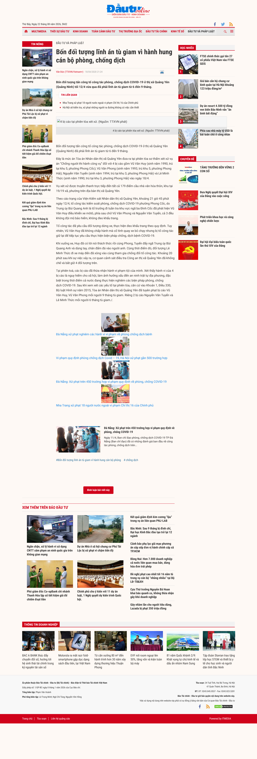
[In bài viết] (162, 72)
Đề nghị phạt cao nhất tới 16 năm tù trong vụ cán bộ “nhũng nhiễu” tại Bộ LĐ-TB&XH (152, 577)
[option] (38, 650)
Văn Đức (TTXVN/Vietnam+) (69, 72)
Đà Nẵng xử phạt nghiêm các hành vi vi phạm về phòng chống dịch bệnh (104, 334)
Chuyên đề (187, 159)
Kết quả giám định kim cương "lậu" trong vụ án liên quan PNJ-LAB (36, 206)
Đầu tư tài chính (156, 31)
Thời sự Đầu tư (59, 31)
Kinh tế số (177, 31)
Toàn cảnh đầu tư (103, 31)
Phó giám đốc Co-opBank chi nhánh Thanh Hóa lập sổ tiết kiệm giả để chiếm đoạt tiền (48, 595)
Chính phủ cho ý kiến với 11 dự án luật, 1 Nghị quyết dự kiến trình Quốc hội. (36, 190)
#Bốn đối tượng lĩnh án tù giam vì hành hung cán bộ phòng (88, 460)
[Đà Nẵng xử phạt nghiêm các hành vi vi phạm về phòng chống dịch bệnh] (115, 322)
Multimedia (39, 31)
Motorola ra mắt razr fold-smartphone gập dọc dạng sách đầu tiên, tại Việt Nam (74, 659)
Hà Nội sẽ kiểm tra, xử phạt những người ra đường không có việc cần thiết (101, 107)
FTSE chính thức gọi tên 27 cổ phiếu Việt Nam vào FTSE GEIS (217, 59)
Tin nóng (37, 44)
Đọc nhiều (187, 48)
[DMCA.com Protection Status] (223, 706)
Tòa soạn (41, 718)
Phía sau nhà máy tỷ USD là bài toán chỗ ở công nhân (216, 132)
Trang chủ (27, 718)
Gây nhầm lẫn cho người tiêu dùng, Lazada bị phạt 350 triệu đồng (151, 606)
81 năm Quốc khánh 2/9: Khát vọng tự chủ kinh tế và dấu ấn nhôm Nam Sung (183, 659)
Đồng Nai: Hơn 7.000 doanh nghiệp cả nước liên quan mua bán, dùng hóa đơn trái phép (151, 562)
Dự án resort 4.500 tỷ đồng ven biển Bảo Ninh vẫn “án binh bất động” (216, 109)
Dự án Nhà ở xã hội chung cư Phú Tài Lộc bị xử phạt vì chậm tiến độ (37, 114)
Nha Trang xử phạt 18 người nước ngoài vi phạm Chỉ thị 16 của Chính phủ (100, 102)
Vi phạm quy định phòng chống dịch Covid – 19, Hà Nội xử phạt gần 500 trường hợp (111, 358)
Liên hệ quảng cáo (60, 718)
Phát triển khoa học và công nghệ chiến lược (216, 219)
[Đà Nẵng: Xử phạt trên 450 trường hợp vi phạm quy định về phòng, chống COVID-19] (115, 369)
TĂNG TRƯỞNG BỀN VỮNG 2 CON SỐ (217, 169)
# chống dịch (131, 460)
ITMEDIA (226, 718)
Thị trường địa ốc (130, 31)
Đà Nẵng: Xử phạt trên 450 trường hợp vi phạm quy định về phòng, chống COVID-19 (111, 381)
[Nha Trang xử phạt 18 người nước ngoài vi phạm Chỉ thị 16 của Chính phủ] (115, 393)
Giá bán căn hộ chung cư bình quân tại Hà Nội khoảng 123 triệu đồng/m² (217, 84)
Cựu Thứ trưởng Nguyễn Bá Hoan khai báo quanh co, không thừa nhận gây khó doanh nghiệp (152, 593)
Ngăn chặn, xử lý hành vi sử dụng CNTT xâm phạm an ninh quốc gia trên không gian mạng (50, 550)
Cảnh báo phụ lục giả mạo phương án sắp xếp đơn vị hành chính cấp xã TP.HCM (152, 547)
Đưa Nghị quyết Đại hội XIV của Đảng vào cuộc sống (216, 194)
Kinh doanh (80, 31)
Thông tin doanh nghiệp (41, 624)
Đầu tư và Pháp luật (201, 31)
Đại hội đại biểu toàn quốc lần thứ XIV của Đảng (215, 243)
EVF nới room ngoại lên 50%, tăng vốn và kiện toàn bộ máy (146, 659)
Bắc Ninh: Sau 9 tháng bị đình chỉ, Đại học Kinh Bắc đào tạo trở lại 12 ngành (36, 223)
